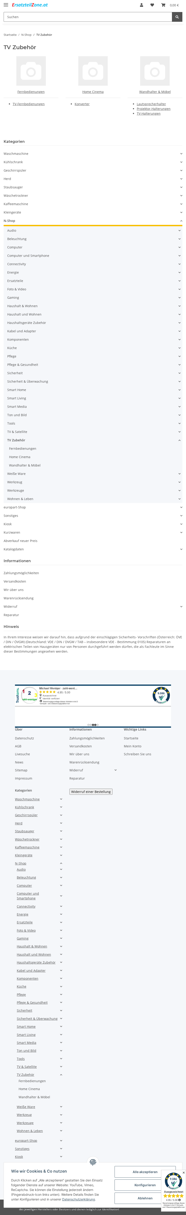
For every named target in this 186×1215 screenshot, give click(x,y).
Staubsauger (13, 187)
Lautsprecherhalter (151, 104)
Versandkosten (15, 581)
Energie (13, 272)
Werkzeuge (15, 490)
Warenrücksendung (19, 598)
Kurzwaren (12, 532)
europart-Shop (15, 507)
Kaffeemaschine (16, 204)
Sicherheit (15, 373)
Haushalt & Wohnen (22, 306)
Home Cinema (93, 92)
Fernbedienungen (31, 92)
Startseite (131, 738)
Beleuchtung (17, 239)
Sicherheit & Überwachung (27, 381)
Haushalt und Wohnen (24, 314)
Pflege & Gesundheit (22, 364)
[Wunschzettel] (152, 5)
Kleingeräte (12, 212)
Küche (12, 348)
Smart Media (17, 406)
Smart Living (16, 398)
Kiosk (8, 524)
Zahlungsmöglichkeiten (21, 573)
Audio (11, 230)
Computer (14, 247)
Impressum (23, 778)
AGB (18, 746)
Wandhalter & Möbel (155, 92)
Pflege (11, 356)
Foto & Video (16, 289)
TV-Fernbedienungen (29, 104)
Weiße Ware (16, 473)
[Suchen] (177, 17)
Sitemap (21, 770)
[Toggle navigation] (6, 3)
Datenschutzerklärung (78, 1199)
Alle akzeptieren (145, 1172)
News (19, 762)
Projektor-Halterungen (154, 109)
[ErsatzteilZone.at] (33, 5)
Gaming (13, 297)
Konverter (82, 104)
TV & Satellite (17, 432)
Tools (11, 423)
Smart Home (16, 390)
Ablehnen (145, 1198)
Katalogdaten (14, 549)
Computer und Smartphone (28, 255)
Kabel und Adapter (21, 331)
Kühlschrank (13, 162)
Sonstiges (11, 515)
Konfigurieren (145, 1185)
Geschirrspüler (15, 170)
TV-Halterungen (149, 113)
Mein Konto (132, 746)
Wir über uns (14, 590)
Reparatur (11, 615)
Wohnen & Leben (20, 499)
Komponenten (18, 339)
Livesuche (22, 754)
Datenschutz (24, 738)
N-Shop (9, 221)
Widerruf (10, 606)
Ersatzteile (15, 281)
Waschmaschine (16, 153)
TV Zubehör (16, 440)
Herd (7, 179)
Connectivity (16, 264)
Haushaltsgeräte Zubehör (26, 323)
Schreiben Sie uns (137, 754)
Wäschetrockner (16, 195)
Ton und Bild (17, 415)
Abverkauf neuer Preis (20, 541)
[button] (141, 5)
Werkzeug (14, 482)
